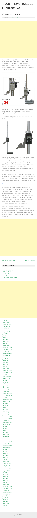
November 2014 (7, 395)
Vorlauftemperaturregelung (10, 276)
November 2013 (7, 419)
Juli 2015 (5, 380)
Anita (17, 17)
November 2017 (7, 326)
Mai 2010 (5, 500)
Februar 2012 (6, 459)
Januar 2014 (6, 415)
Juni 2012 (5, 451)
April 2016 (5, 363)
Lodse (23, 515)
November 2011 (7, 465)
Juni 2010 (5, 498)
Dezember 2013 (7, 417)
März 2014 (6, 411)
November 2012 (7, 442)
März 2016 (6, 365)
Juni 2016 (5, 359)
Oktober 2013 (6, 420)
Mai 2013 (5, 430)
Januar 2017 (6, 345)
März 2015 (6, 388)
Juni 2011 (5, 475)
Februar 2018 (6, 320)
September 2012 (7, 446)
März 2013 (6, 434)
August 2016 (6, 355)
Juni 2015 (5, 382)
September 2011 (7, 469)
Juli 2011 (5, 473)
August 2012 (6, 447)
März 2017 (6, 341)
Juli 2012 (5, 449)
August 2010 (6, 494)
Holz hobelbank (7, 274)
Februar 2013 (6, 436)
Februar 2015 (6, 390)
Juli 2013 (5, 426)
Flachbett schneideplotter (10, 277)
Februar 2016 (6, 366)
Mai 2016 (5, 361)
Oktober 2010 (6, 490)
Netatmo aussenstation (8, 260)
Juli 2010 (5, 496)
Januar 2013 (6, 438)
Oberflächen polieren (9, 270)
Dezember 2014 (7, 393)
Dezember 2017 (7, 324)
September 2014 (7, 399)
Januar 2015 (6, 392)
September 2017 (7, 330)
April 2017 (5, 339)
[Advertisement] (18, 39)
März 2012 (6, 457)
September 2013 (7, 422)
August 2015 (6, 378)
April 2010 (5, 501)
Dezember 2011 (7, 463)
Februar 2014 (6, 413)
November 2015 (7, 372)
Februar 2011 (6, 482)
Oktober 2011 (6, 467)
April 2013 (5, 432)
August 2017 (6, 332)
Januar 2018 (6, 322)
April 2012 (5, 455)
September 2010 (7, 492)
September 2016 (7, 353)
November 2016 (7, 349)
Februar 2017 (6, 343)
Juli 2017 (5, 334)
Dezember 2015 (7, 370)
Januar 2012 (6, 461)
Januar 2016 (6, 368)
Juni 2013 (5, 428)
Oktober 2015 (6, 374)
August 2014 (6, 401)
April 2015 (5, 386)
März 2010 (6, 503)
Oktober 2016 (6, 351)
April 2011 (5, 478)
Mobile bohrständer (8, 272)
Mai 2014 (5, 407)
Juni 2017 (5, 336)
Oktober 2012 (6, 444)
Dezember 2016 (7, 347)
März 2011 (6, 480)
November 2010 (7, 488)
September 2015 (7, 376)
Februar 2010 (6, 505)
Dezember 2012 (7, 440)
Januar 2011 (6, 484)
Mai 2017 (5, 337)
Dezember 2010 (7, 486)
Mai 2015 (5, 384)
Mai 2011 (5, 476)
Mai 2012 (5, 453)
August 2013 (6, 424)
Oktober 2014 (6, 397)
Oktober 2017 (6, 328)
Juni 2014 (5, 405)
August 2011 (6, 471)
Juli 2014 (5, 403)
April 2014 (5, 409)
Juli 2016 (5, 357)
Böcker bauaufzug (30, 260)
